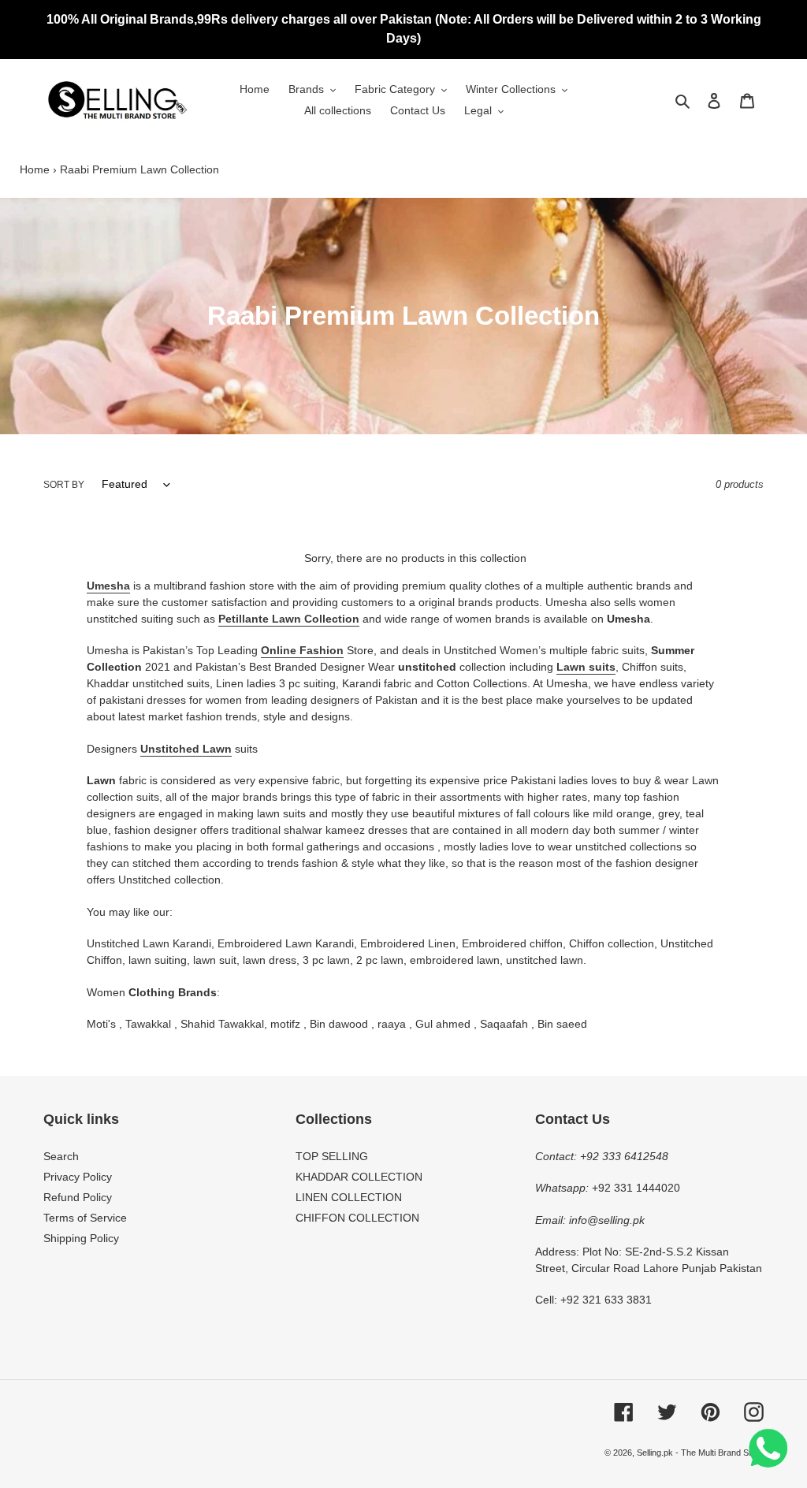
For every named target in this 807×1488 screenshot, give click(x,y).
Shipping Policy (81, 1238)
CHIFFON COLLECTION (357, 1217)
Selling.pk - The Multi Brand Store (700, 1452)
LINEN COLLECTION (349, 1197)
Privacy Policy (77, 1176)
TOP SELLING (332, 1156)
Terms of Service (85, 1217)
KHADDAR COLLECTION (359, 1176)
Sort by (63, 484)
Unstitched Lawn (186, 748)
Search (61, 1156)
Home (35, 169)
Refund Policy (77, 1197)
